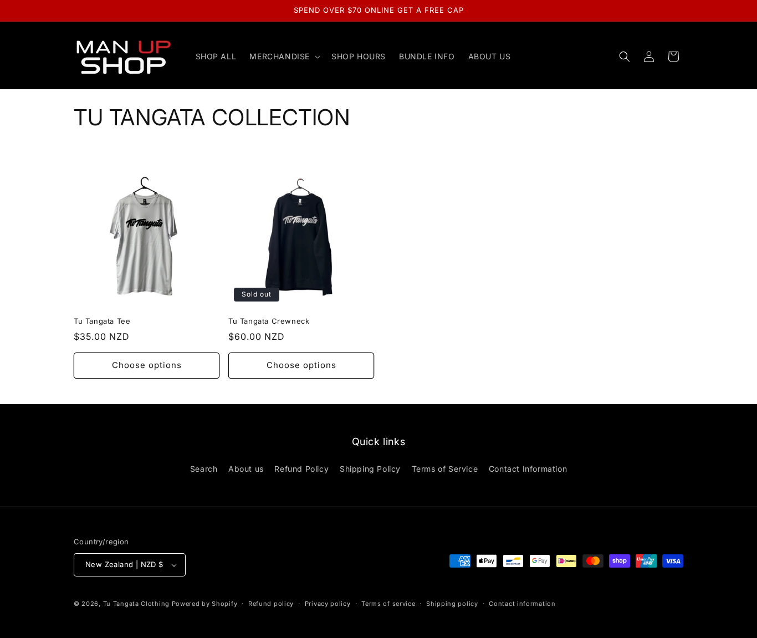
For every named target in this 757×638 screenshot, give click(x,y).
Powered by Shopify (205, 604)
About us (246, 468)
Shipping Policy (370, 468)
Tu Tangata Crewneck (268, 321)
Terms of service (388, 604)
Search (204, 468)
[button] (284, 56)
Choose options (147, 365)
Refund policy (271, 604)
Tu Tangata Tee (102, 321)
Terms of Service (445, 468)
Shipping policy (452, 604)
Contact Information (528, 468)
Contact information (522, 604)
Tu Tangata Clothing (136, 604)
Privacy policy (328, 604)
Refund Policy (301, 468)
